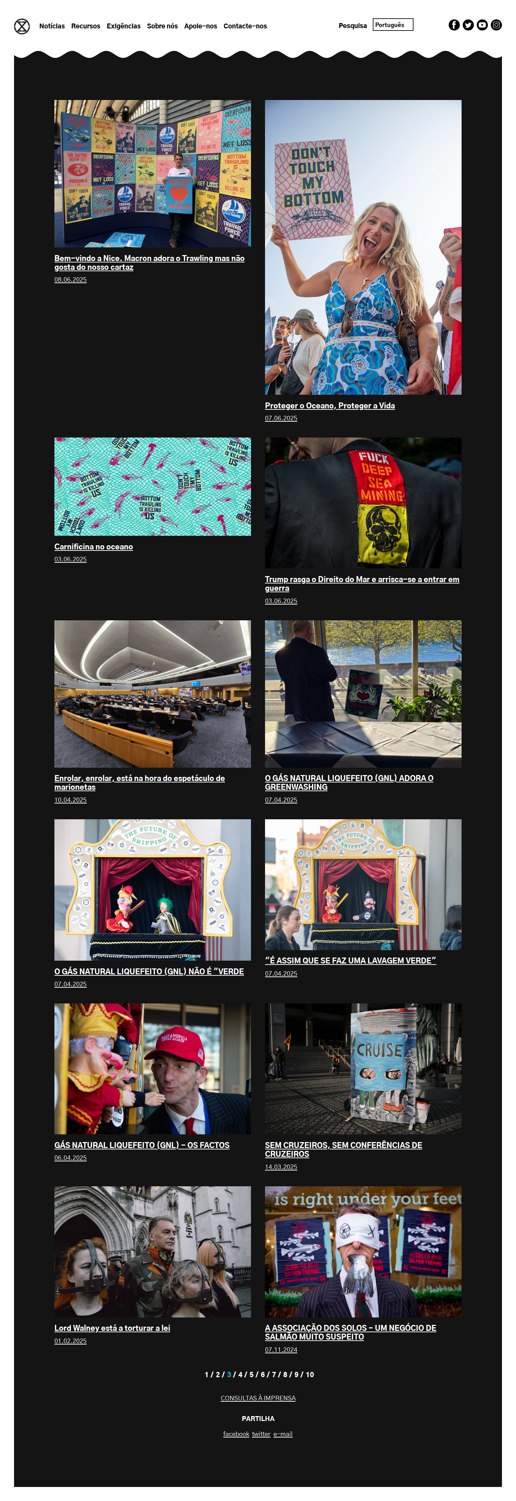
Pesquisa (353, 26)
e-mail (283, 1434)
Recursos (85, 27)
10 (310, 1375)
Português (389, 25)
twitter (261, 1434)
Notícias (52, 27)
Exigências (124, 27)
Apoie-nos (200, 27)
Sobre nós (162, 27)
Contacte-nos (245, 27)
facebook (236, 1434)
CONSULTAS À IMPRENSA (258, 1398)
